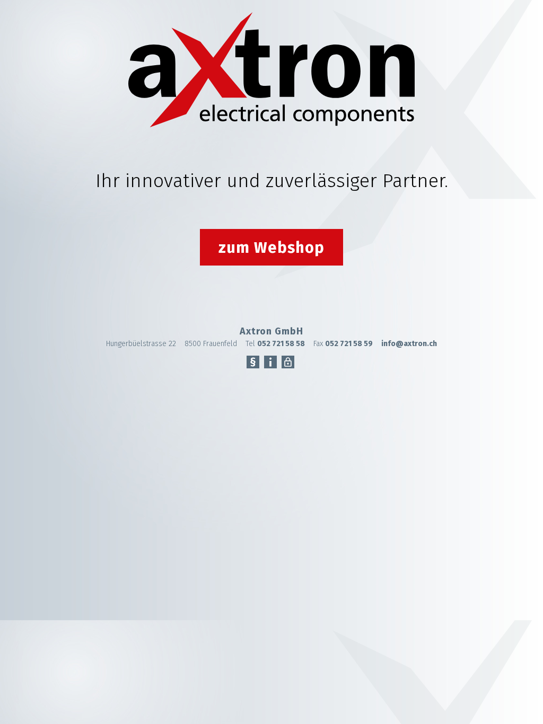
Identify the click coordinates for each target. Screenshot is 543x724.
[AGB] (253, 363)
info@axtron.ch (409, 343)
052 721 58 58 (281, 343)
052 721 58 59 (349, 343)
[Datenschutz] (288, 363)
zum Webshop (271, 248)
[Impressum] (270, 363)
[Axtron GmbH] (271, 124)
